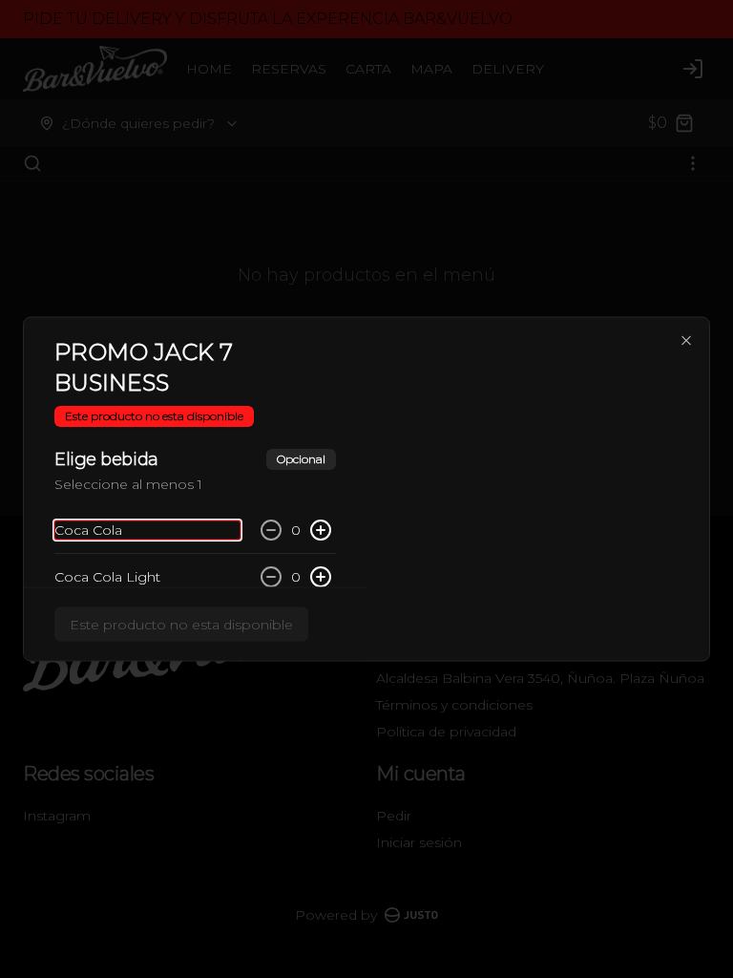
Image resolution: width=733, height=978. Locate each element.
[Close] (686, 341)
